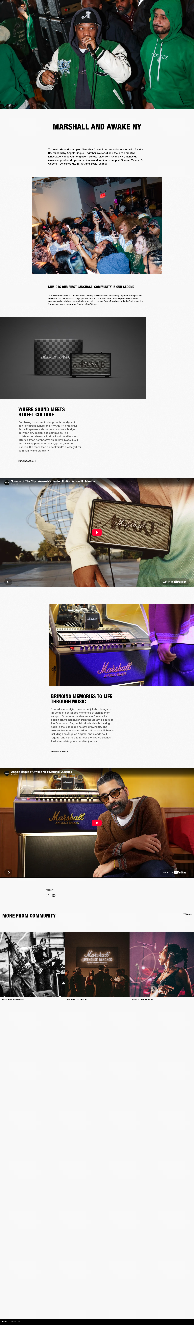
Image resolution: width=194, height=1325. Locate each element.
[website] (54, 896)
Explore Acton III (27, 461)
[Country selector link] (186, 6)
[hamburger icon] (186, 13)
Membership (154, 6)
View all (187, 914)
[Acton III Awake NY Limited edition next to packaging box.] (73, 358)
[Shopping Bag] (182, 13)
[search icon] (173, 13)
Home (5, 1322)
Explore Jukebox (59, 752)
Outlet (180, 6)
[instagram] (47, 896)
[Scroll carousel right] (189, 970)
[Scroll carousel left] (4, 970)
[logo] (11, 11)
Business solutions (138, 6)
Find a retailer (168, 6)
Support (165, 13)
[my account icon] (177, 13)
